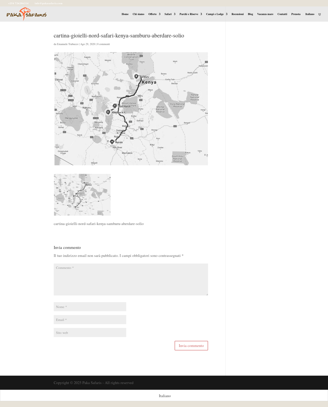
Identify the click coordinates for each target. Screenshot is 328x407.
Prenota (295, 14)
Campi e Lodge (215, 14)
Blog (250, 14)
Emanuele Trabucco (67, 44)
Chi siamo (138, 14)
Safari (168, 14)
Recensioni (238, 14)
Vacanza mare (265, 14)
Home (125, 14)
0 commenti (103, 44)
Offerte (152, 14)
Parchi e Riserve (189, 14)
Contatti (282, 14)
